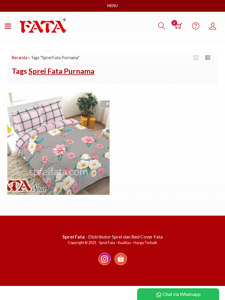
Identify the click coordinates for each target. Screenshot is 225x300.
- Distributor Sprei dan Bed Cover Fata (112, 236)
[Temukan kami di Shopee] (120, 264)
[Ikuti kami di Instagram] (104, 264)
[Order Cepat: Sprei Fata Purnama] (13, 187)
